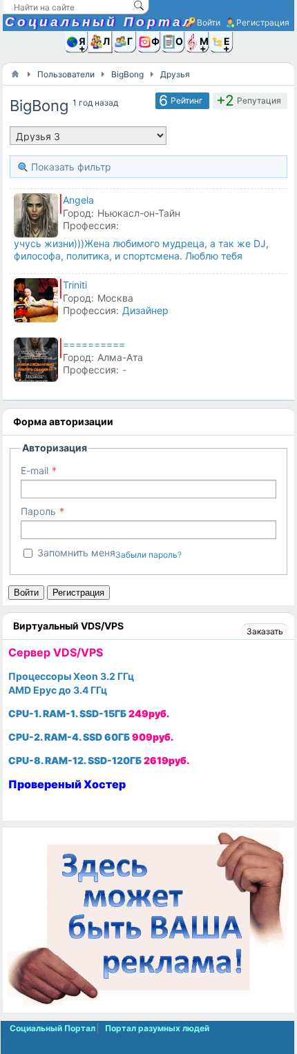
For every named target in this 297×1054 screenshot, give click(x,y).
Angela (78, 200)
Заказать (265, 631)
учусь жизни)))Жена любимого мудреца (109, 243)
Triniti (75, 285)
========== (94, 344)
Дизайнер (145, 310)
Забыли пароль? (148, 554)
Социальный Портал (99, 21)
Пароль (38, 511)
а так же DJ (238, 243)
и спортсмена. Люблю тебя (178, 256)
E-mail (34, 470)
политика (87, 256)
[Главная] (15, 74)
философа (37, 256)
